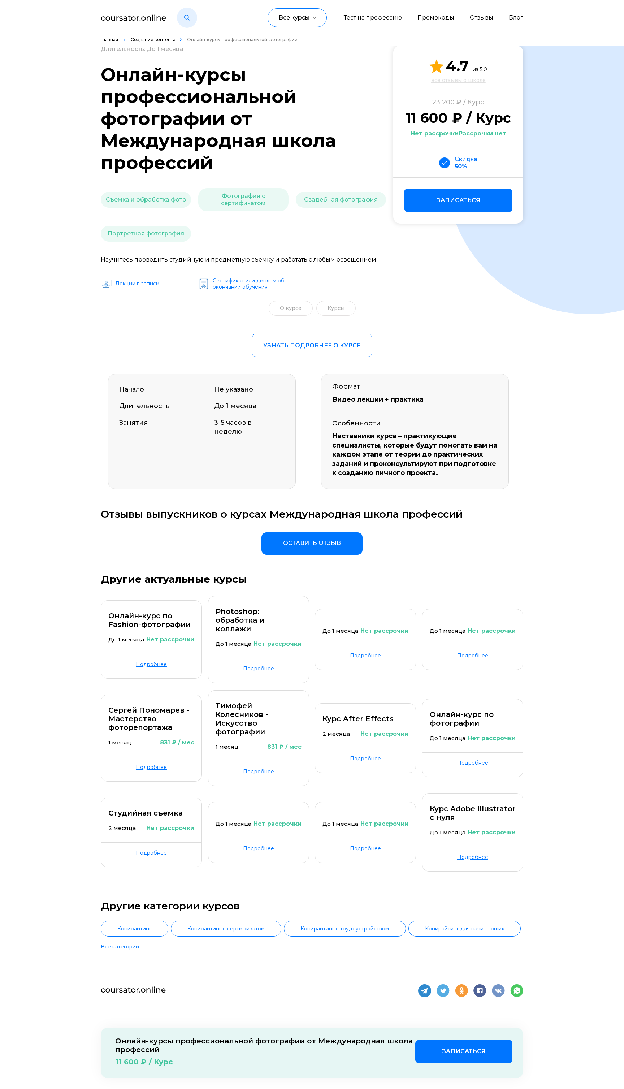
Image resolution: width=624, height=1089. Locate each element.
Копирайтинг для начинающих (464, 928)
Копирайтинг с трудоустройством (344, 928)
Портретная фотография (146, 233)
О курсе (291, 308)
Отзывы (481, 17)
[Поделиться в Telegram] (424, 990)
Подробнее (151, 664)
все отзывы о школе (458, 80)
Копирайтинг (134, 928)
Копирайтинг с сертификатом (226, 928)
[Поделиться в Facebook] (479, 990)
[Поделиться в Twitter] (443, 990)
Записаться (458, 200)
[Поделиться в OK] (461, 990)
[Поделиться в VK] (498, 990)
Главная (110, 39)
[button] (187, 18)
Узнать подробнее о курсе (312, 345)
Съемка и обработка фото (146, 199)
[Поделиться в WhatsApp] (516, 990)
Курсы (336, 308)
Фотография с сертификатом (243, 200)
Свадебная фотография (341, 199)
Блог (516, 17)
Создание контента (153, 39)
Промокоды (435, 17)
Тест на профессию (373, 17)
